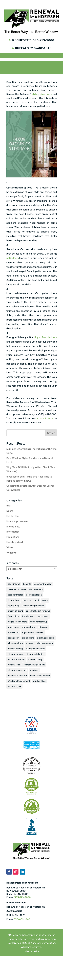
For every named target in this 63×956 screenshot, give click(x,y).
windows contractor (17, 675)
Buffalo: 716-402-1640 (33, 48)
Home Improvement (17, 521)
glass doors (43, 616)
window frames (15, 654)
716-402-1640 (22, 919)
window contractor (35, 648)
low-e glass (13, 627)
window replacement (35, 664)
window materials (16, 659)
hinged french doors (17, 621)
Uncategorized (14, 542)
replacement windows (32, 632)
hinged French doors (45, 337)
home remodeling (38, 621)
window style (39, 681)
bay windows (14, 584)
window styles (14, 686)
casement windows (17, 589)
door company (36, 589)
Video (9, 547)
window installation (35, 654)
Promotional (13, 536)
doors (45, 600)
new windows (28, 627)
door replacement (30, 600)
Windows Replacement (19, 681)
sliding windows (15, 643)
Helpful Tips (12, 516)
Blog (8, 505)
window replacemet (17, 670)
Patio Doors (13, 632)
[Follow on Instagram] (15, 872)
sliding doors (28, 637)
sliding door (13, 637)
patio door (43, 627)
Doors (9, 510)
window (29, 643)
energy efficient (15, 611)
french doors (28, 616)
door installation (34, 594)
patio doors (12, 258)
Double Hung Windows (33, 605)
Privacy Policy (31, 951)
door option (13, 600)
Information (12, 531)
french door (13, 616)
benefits (27, 584)
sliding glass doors (41, 94)
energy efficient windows (38, 611)
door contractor (15, 594)
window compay (15, 648)
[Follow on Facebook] (9, 872)
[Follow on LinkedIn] (22, 872)
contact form (45, 418)
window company (44, 643)
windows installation (40, 675)
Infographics (13, 526)
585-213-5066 (22, 897)
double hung (13, 605)
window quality (35, 659)
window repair (14, 664)
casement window (43, 584)
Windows (11, 552)
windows (34, 670)
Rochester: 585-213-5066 (33, 40)
